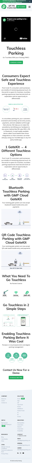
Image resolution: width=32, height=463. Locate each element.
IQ (17, 412)
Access (19, 416)
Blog (2, 437)
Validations (20, 408)
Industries (20, 420)
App (18, 400)
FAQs (2, 441)
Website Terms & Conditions (5, 447)
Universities (20, 425)
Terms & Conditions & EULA (6, 451)
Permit (19, 406)
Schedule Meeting (16, 377)
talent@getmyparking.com (24, 449)
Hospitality (20, 431)
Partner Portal (20, 410)
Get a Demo (21, 7)
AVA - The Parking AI (6, 425)
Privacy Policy (4, 453)
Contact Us (4, 402)
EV (17, 414)
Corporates (20, 429)
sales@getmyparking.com (23, 440)
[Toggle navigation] (29, 6)
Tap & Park (20, 404)
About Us (3, 399)
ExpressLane (4, 423)
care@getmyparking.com (23, 445)
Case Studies (4, 439)
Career (3, 400)
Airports (19, 427)
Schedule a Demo (16, 62)
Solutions (20, 396)
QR (18, 402)
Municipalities (20, 423)
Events (20, 399)
